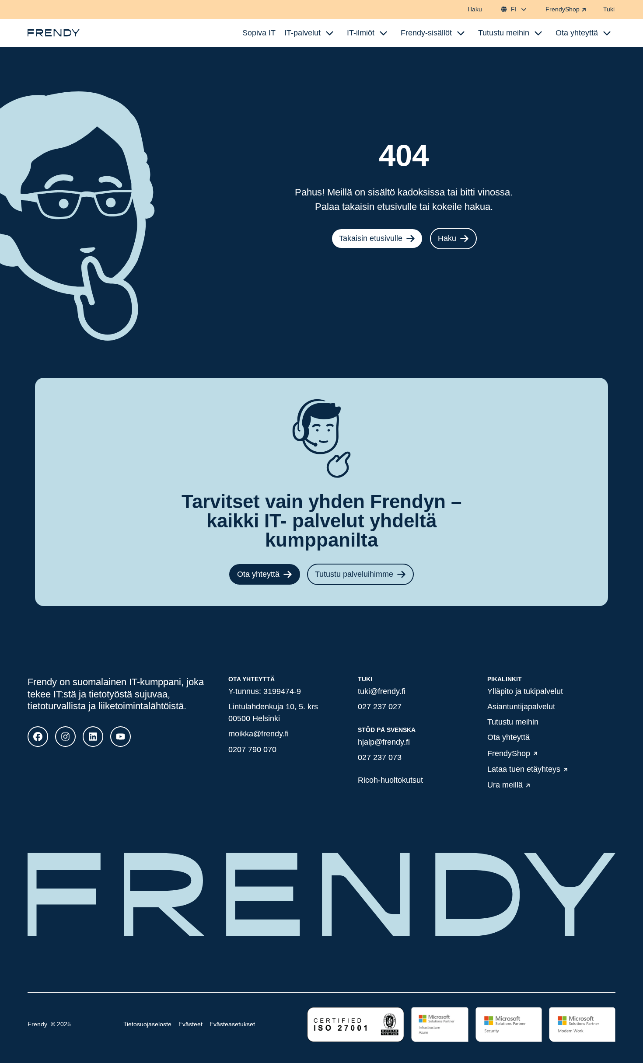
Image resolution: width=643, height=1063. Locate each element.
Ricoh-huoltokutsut (390, 780)
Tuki (609, 9)
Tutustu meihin (512, 722)
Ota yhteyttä (258, 574)
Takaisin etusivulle (370, 238)
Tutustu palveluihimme (354, 574)
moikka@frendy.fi (258, 733)
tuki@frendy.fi (381, 691)
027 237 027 (380, 706)
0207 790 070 (252, 749)
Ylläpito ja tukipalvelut (525, 691)
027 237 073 (380, 757)
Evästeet (190, 1024)
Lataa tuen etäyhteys (523, 769)
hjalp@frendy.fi (384, 742)
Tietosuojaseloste (147, 1024)
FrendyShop (562, 9)
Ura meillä (505, 785)
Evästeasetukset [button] (232, 1024)
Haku (475, 9)
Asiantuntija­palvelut (521, 706)
